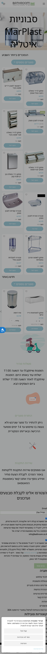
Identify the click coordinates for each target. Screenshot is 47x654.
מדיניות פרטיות (38, 649)
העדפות (24, 643)
